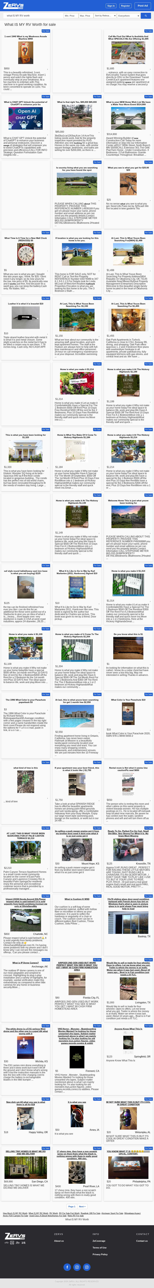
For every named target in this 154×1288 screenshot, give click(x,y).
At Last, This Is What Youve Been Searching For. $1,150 (77, 304)
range (6, 145)
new (136, 138)
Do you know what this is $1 (128, 634)
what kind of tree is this (26, 768)
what (122, 204)
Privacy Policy (100, 1254)
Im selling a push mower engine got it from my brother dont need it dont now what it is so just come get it (77, 833)
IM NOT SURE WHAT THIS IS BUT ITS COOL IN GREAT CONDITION (128, 1103)
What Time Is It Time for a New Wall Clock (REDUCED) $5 (26, 239)
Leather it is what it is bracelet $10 (25, 303)
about (87, 204)
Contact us (142, 1241)
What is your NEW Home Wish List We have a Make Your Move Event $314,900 (128, 103)
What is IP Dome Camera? (25, 963)
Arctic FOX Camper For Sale (15, 1216)
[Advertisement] (77, 51)
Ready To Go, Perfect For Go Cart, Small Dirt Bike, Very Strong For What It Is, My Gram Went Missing (128, 833)
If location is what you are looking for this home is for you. (77, 239)
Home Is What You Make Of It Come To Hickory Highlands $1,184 (77, 436)
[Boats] (18, 1243)
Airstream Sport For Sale (112, 1213)
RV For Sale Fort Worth (69, 1213)
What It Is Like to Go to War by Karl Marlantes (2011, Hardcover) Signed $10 (77, 572)
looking (78, 143)
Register (125, 5)
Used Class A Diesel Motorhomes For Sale (47, 1216)
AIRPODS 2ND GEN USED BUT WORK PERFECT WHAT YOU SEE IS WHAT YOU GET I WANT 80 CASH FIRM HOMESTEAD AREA (77, 966)
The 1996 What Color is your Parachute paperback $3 (26, 701)
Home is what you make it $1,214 (77, 369)
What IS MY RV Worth (38, 1213)
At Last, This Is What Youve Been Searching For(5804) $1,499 (128, 239)
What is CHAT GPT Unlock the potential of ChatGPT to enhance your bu (25, 103)
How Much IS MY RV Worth (15, 1213)
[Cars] (6, 1243)
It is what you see (77, 1102)
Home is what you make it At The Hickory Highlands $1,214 (128, 436)
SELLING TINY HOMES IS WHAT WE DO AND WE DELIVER (26, 1152)
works (13, 284)
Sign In (111, 5)
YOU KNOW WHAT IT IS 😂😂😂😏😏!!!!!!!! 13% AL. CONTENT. (128, 1152)
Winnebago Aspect (132, 1213)
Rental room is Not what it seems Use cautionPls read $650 (128, 769)
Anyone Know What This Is (128, 1029)
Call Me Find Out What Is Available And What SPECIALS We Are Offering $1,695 (128, 37)
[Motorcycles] (23, 1243)
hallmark (90, 284)
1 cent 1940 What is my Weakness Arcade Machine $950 (26, 37)
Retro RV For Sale (76, 1216)
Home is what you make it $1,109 (25, 634)
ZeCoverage (99, 1241)
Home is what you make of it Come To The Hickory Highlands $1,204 (77, 635)
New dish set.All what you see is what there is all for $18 (25, 1103)
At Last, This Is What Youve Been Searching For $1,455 (128, 304)
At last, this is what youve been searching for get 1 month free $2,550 (77, 701)
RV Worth (53, 1213)
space (128, 82)
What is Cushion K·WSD (77, 899)
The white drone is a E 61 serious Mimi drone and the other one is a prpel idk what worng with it (25, 1031)
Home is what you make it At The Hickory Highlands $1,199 (128, 370)
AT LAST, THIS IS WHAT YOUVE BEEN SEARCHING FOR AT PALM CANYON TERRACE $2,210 (26, 835)
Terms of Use (99, 1247)
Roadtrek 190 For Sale (90, 1213)
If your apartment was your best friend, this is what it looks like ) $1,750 (77, 769)
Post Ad (143, 5)
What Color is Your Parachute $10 (128, 700)
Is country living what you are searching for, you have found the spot (77, 168)
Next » (82, 1206)
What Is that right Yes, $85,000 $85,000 (77, 102)
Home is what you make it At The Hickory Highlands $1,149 (77, 501)
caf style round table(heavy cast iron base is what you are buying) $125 (25, 572)
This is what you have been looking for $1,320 (26, 436)
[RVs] (12, 1243)
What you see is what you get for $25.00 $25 (128, 168)
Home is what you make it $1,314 (128, 571)
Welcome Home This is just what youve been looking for (128, 501)
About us (59, 1241)
